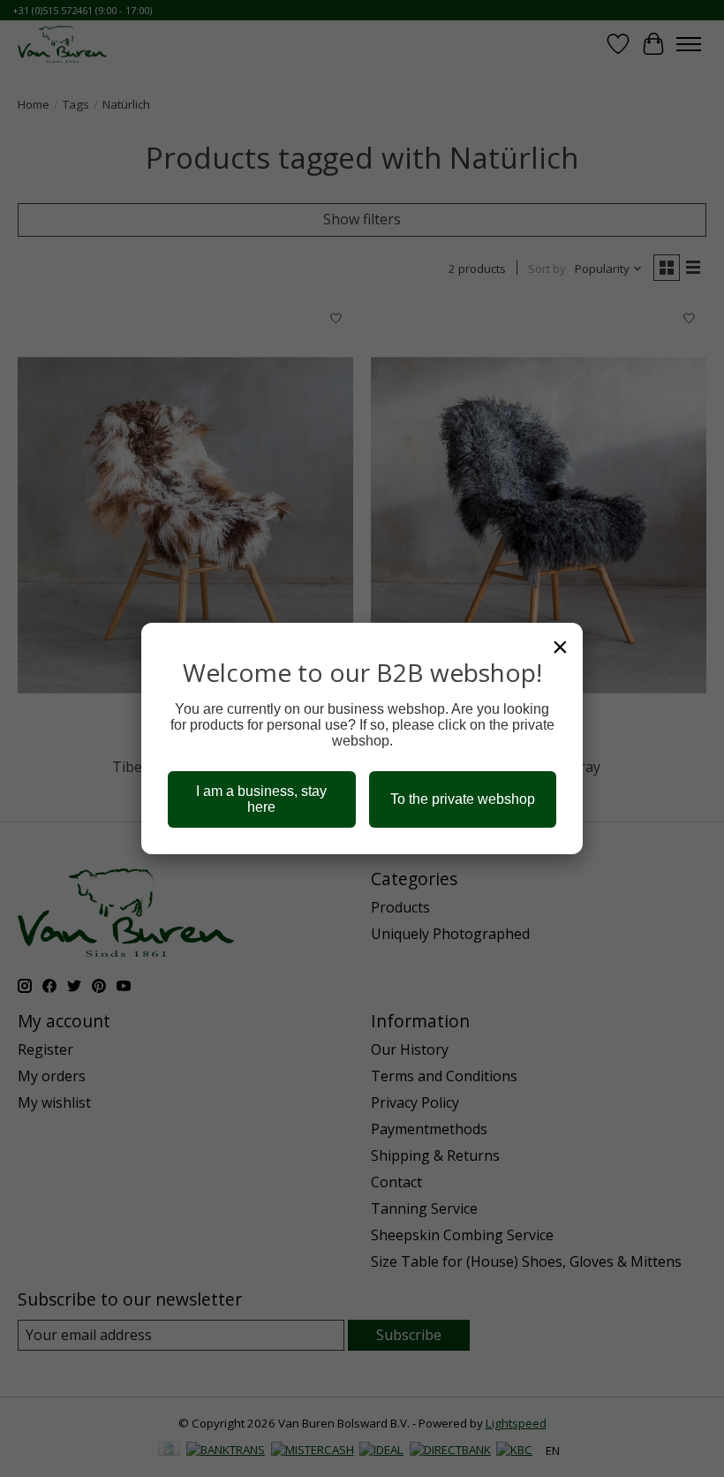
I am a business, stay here (261, 799)
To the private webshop (462, 799)
